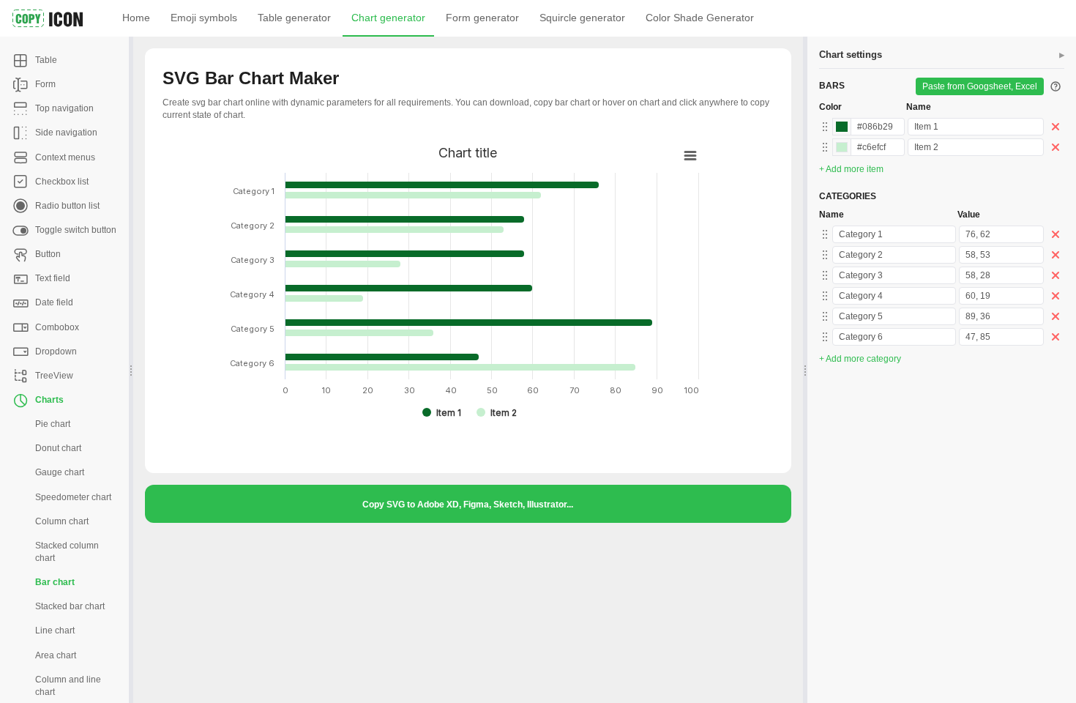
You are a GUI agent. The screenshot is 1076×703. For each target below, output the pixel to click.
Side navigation (66, 132)
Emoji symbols (204, 17)
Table (46, 60)
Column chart (62, 521)
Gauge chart (59, 472)
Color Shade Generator (700, 17)
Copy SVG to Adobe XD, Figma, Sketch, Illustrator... (467, 504)
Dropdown (56, 351)
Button (48, 254)
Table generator (294, 17)
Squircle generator (582, 17)
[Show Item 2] (497, 412)
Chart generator (388, 17)
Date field (54, 302)
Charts (49, 400)
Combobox (57, 327)
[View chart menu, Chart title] (690, 156)
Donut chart (58, 448)
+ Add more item (851, 169)
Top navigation (64, 108)
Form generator (482, 17)
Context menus (65, 157)
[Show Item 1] (441, 412)
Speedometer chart (73, 497)
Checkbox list (62, 181)
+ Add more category (860, 359)
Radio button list (67, 206)
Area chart (55, 655)
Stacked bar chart (70, 606)
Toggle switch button (75, 230)
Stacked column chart (67, 551)
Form (45, 84)
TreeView (54, 376)
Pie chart (52, 424)
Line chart (55, 630)
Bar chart (55, 582)
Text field (52, 278)
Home (136, 17)
